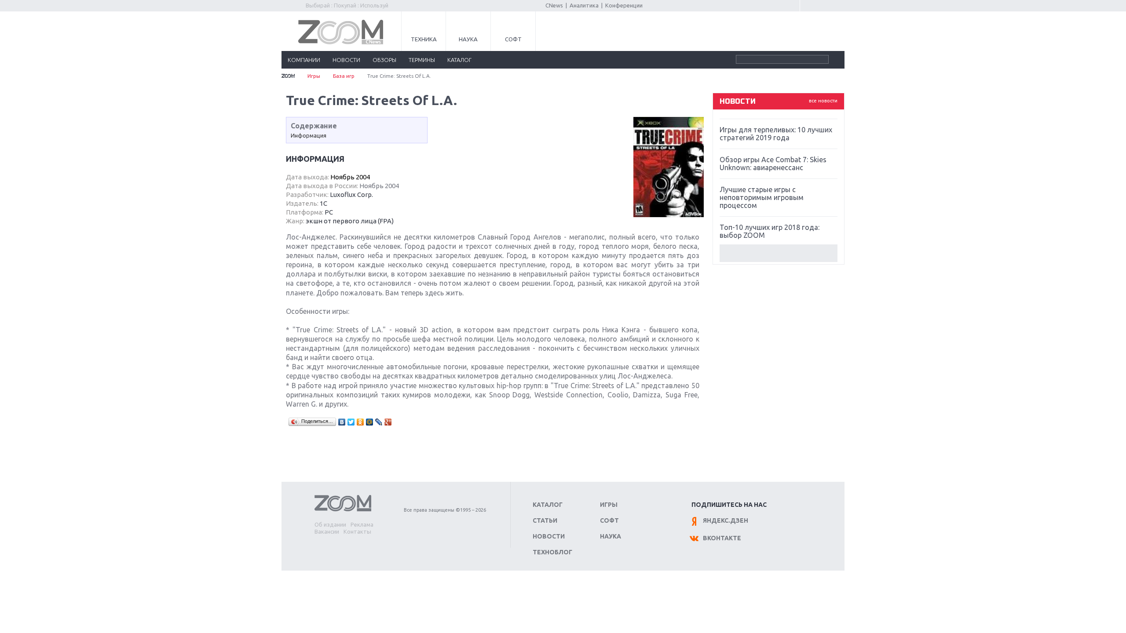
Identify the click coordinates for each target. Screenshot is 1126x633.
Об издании (330, 524)
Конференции (624, 5)
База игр (344, 76)
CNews (554, 5)
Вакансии (326, 531)
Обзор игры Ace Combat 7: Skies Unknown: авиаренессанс (773, 163)
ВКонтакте (722, 538)
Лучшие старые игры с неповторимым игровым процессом (762, 197)
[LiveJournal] (379, 422)
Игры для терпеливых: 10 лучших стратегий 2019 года (776, 134)
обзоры (384, 60)
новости (346, 60)
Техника (424, 39)
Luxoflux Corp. (351, 194)
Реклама (362, 524)
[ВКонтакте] (342, 422)
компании (304, 60)
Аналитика (584, 5)
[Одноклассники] (360, 422)
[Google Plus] (388, 422)
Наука (468, 39)
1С (323, 203)
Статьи (545, 520)
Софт (513, 39)
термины (422, 60)
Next (778, 253)
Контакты (357, 531)
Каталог (548, 504)
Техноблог (552, 552)
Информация (308, 135)
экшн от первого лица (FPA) (350, 221)
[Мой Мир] (369, 422)
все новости (823, 100)
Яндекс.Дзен (725, 520)
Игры (313, 76)
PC (329, 212)
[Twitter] (351, 422)
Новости (549, 536)
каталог (459, 60)
